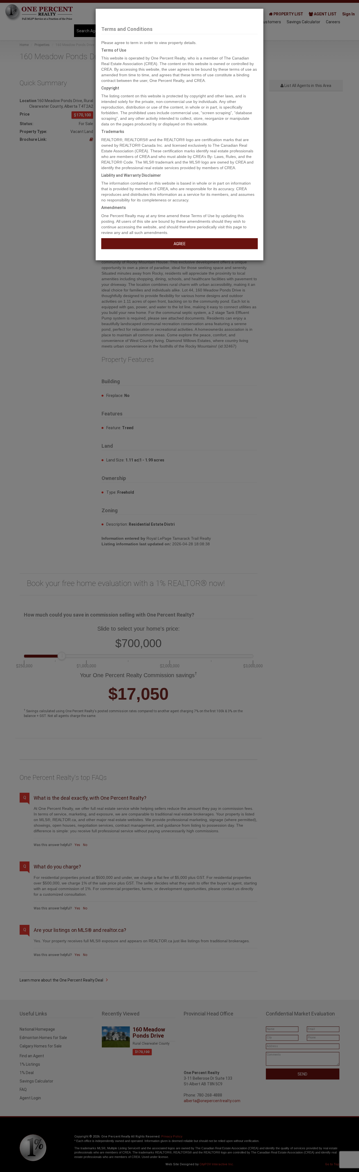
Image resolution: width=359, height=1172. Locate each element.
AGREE (180, 244)
